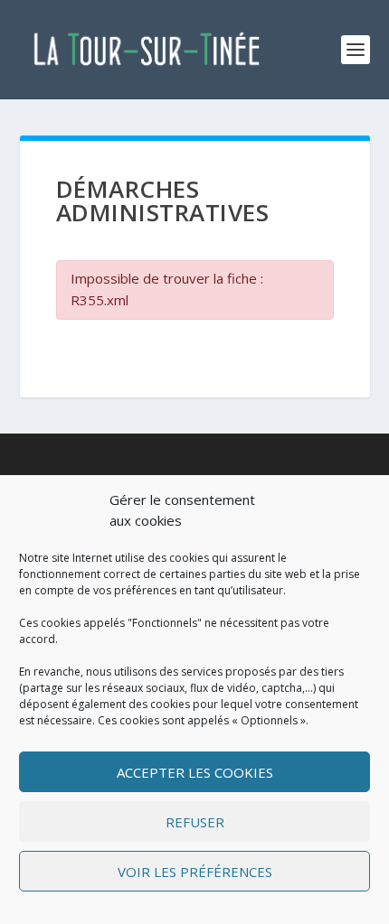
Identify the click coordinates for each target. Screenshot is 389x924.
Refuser (195, 822)
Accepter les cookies (195, 772)
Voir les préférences (195, 872)
